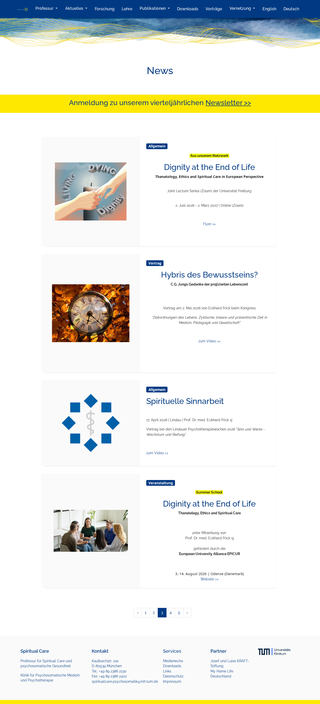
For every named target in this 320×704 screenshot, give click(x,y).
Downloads (187, 9)
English (269, 9)
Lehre (127, 9)
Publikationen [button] (153, 8)
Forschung (104, 9)
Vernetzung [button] (241, 8)
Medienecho (173, 661)
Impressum (172, 681)
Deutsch (291, 9)
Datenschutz (173, 676)
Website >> (209, 579)
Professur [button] (45, 8)
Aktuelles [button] (74, 8)
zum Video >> (209, 341)
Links (167, 671)
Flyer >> (209, 224)
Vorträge (214, 9)
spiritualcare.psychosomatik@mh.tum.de (125, 681)
